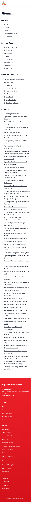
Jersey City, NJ (8, 68)
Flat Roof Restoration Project (13, 132)
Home (6, 31)
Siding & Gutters (9, 82)
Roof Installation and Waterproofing (15, 301)
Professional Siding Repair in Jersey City (16, 253)
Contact (6, 28)
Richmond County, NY (10, 47)
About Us (7, 25)
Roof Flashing (8, 85)
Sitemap (4, 420)
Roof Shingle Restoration (12, 114)
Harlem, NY (7, 65)
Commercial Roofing (10, 91)
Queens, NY (7, 56)
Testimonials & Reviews (11, 34)
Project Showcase (7, 416)
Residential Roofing (10, 88)
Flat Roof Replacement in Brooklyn (14, 167)
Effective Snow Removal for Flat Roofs (16, 238)
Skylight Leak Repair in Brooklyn (14, 241)
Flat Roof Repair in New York (13, 307)
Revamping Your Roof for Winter (14, 337)
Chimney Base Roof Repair (12, 290)
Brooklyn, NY (8, 53)
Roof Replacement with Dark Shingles (16, 310)
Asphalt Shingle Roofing (11, 103)
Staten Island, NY (9, 50)
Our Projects (8, 37)
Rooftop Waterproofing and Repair (15, 304)
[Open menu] (28, 3)
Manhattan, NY (8, 62)
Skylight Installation (10, 100)
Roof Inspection (9, 94)
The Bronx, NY (8, 59)
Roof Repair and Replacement (13, 298)
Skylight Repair (8, 97)
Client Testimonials (7, 413)
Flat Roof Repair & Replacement (14, 79)
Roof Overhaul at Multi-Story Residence (16, 287)
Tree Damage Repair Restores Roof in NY (16, 319)
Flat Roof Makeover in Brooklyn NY (15, 244)
